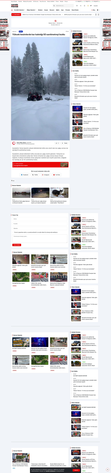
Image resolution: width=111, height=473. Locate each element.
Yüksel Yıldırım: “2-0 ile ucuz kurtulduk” (85, 85)
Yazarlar (20, 1)
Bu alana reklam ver (55, 24)
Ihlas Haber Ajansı (21, 142)
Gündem (40, 10)
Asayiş (46, 10)
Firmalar (67, 10)
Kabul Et (76, 470)
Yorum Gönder (17, 244)
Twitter (36, 174)
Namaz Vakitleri (50, 1)
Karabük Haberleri (19, 10)
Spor (62, 10)
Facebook (25, 174)
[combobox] (98, 6)
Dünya (20, 31)
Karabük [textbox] (96, 5)
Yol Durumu (35, 1)
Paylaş (65, 143)
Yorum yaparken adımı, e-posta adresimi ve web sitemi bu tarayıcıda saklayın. (36, 232)
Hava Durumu (43, 1)
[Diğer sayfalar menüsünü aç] (98, 10)
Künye (66, 1)
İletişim (61, 1)
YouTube (57, 174)
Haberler (14, 31)
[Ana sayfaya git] (12, 10)
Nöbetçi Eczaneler (27, 1)
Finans (57, 1)
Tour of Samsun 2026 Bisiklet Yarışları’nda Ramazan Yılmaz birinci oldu (86, 91)
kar (13, 180)
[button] (80, 5)
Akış (94, 10)
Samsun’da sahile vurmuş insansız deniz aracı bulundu (69, 14)
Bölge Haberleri (31, 10)
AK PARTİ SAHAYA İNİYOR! (80, 375)
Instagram (46, 174)
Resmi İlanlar (14, 1)
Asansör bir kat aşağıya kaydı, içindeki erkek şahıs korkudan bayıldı (86, 76)
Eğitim (57, 10)
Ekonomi (52, 10)
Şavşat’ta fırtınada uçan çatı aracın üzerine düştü (38, 14)
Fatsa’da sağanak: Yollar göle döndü (84, 81)
